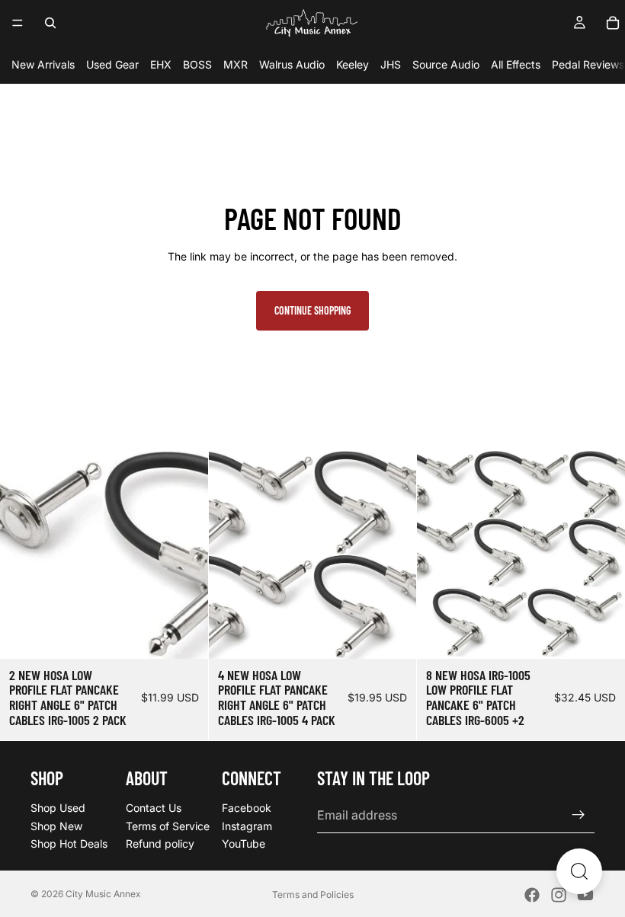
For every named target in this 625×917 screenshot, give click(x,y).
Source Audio (445, 64)
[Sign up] (578, 815)
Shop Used (57, 807)
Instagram (247, 825)
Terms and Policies (313, 894)
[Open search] (579, 871)
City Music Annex (103, 893)
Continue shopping (312, 310)
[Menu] (17, 22)
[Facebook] (532, 895)
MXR (235, 64)
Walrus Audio (292, 64)
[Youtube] (585, 895)
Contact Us (153, 807)
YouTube (243, 843)
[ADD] (184, 635)
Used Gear (112, 64)
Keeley (352, 64)
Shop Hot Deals (68, 843)
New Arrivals (43, 64)
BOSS (197, 64)
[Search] (50, 23)
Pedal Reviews (588, 64)
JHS (390, 64)
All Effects (515, 64)
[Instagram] (559, 895)
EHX (160, 64)
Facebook (246, 807)
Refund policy (160, 843)
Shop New (56, 825)
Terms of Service (168, 825)
